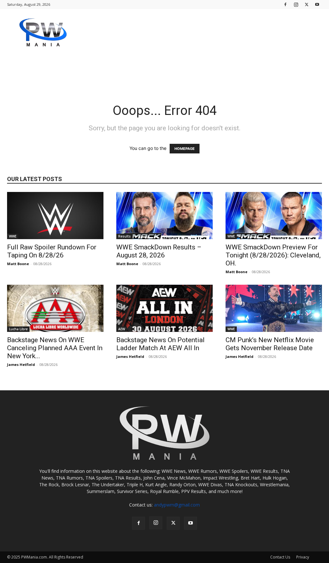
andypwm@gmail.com (177, 505)
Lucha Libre (18, 329)
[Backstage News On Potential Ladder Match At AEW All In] (164, 308)
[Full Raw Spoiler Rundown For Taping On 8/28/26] (55, 215)
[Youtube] (317, 4)
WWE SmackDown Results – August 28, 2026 (158, 251)
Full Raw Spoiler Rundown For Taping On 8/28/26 (51, 251)
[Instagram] (296, 4)
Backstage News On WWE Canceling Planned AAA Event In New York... (54, 348)
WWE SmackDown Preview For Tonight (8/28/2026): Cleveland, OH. (273, 255)
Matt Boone (18, 263)
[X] (306, 4)
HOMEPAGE (184, 148)
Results (124, 236)
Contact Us (280, 557)
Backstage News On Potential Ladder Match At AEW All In (160, 344)
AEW (121, 329)
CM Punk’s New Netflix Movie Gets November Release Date (270, 344)
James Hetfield (21, 364)
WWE (12, 236)
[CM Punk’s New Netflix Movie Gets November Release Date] (274, 308)
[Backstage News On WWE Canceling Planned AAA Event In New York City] (55, 308)
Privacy (302, 557)
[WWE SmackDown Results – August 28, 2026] (164, 215)
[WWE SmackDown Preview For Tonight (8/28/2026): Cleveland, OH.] (274, 215)
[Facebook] (285, 4)
